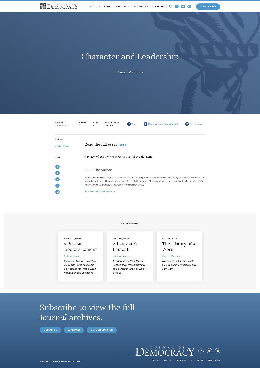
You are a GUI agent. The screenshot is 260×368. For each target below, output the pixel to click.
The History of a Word (178, 246)
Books (108, 6)
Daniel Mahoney (130, 72)
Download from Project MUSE (163, 124)
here (123, 144)
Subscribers (208, 6)
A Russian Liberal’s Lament (80, 246)
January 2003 (61, 125)
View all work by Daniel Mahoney (100, 191)
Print (134, 124)
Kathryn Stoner (72, 256)
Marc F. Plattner (171, 256)
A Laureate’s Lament (125, 246)
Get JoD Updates (102, 330)
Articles (121, 6)
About (94, 6)
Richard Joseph (121, 256)
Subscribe (158, 6)
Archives (74, 330)
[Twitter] (183, 6)
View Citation (196, 124)
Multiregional (62, 146)
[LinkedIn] (189, 6)
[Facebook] (177, 6)
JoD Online (139, 6)
